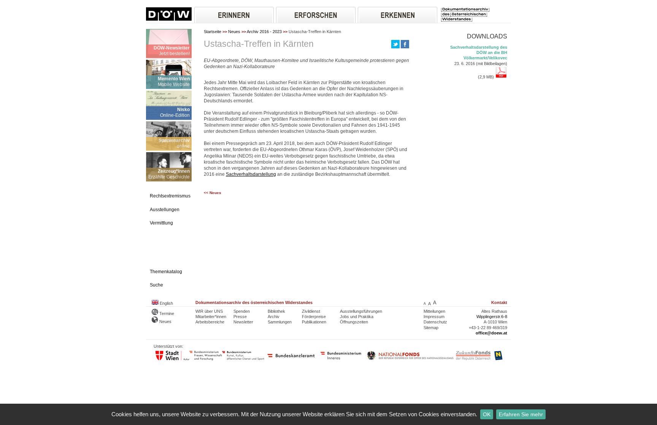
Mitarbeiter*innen (210, 316)
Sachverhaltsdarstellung (251, 174)
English (166, 303)
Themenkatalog (166, 271)
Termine (166, 313)
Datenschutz (435, 322)
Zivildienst (311, 311)
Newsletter (243, 322)
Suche (156, 285)
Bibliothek (276, 311)
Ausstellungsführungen (361, 311)
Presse (240, 316)
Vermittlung (161, 223)
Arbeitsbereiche (209, 322)
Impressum (434, 316)
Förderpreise (314, 316)
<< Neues (212, 193)
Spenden (241, 311)
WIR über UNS (209, 311)
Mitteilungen (434, 311)
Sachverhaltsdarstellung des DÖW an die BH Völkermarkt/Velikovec (478, 52)
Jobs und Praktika (356, 316)
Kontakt (499, 302)
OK (486, 414)
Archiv (273, 316)
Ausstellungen (164, 209)
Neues (234, 31)
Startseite (212, 31)
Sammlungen (280, 322)
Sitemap (431, 327)
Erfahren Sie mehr (521, 414)
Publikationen (314, 322)
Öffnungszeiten (354, 322)
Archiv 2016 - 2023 (264, 31)
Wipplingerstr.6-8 (491, 316)
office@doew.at (491, 333)
